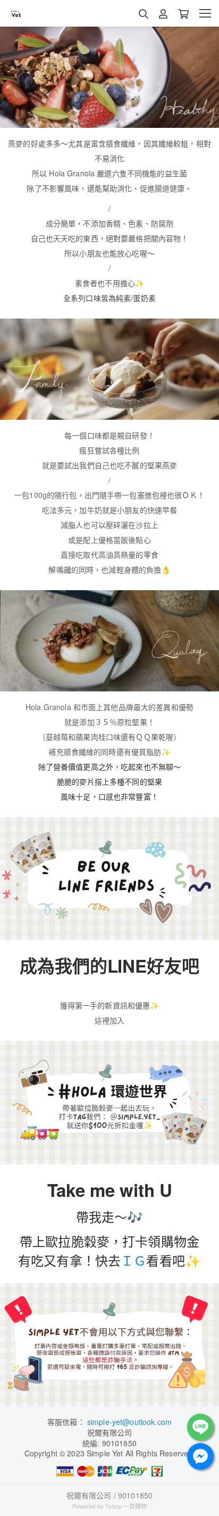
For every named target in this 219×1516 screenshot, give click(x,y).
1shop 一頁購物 (126, 1506)
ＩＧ (133, 1260)
